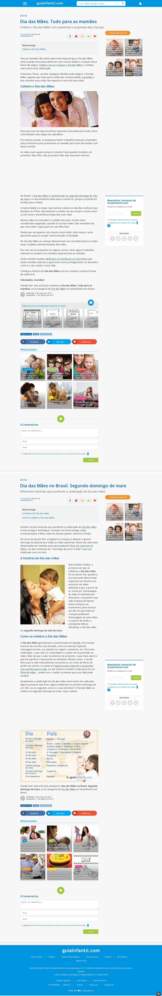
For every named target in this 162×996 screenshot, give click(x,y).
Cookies (51, 957)
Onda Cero (93, 985)
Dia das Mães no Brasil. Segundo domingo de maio (30, 375)
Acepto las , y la (54, 454)
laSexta (80, 985)
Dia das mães (89, 526)
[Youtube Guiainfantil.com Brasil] (136, 238)
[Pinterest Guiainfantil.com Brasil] (118, 238)
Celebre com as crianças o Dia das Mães (60, 65)
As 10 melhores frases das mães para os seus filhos (59, 403)
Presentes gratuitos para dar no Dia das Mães (84, 375)
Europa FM (109, 985)
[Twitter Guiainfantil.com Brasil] (130, 238)
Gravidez (26, 869)
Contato (108, 957)
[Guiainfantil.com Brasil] (50, 4)
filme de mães (28, 672)
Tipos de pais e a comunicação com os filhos (32, 847)
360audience (88, 990)
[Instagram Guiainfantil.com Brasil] (124, 238)
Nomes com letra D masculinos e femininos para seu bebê (114, 70)
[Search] (122, 3)
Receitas (53, 869)
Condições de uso (113, 223)
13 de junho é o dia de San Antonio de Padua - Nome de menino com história (114, 49)
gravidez (88, 77)
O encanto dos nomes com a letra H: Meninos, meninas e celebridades (133, 49)
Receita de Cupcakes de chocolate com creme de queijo (58, 875)
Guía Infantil (81, 980)
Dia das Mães (58, 288)
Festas (23, 15)
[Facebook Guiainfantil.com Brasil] (112, 238)
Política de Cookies (79, 454)
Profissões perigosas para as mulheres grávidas (32, 875)
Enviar (90, 460)
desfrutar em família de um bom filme (66, 258)
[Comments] (95, 36)
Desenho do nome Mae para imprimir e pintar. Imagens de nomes (85, 874)
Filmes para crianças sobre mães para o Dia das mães (58, 375)
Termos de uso (92, 957)
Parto (78, 841)
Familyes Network (63, 980)
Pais (24, 398)
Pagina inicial (26, 334)
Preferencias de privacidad (42, 454)
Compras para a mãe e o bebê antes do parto (85, 847)
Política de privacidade (70, 957)
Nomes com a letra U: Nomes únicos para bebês (133, 71)
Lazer (52, 369)
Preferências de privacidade (127, 220)
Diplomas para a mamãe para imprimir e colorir (44, 305)
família (76, 642)
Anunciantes (122, 957)
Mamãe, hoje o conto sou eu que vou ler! (85, 403)
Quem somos (36, 957)
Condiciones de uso (61, 454)
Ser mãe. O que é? (30, 402)
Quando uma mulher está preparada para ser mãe (58, 847)
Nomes (78, 867)
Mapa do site (81, 960)
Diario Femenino (99, 980)
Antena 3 (67, 985)
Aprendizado (81, 398)
